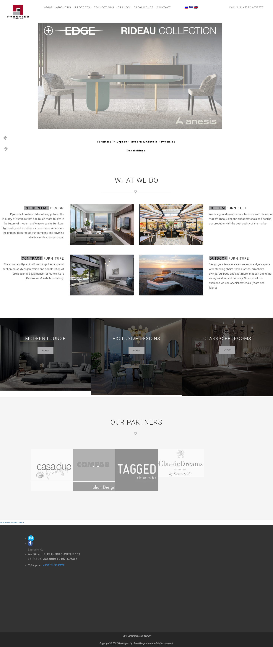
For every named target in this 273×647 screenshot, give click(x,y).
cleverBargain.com (143, 643)
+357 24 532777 (53, 565)
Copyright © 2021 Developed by (116, 643)
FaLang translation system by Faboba (12, 522)
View (45, 350)
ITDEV (147, 635)
